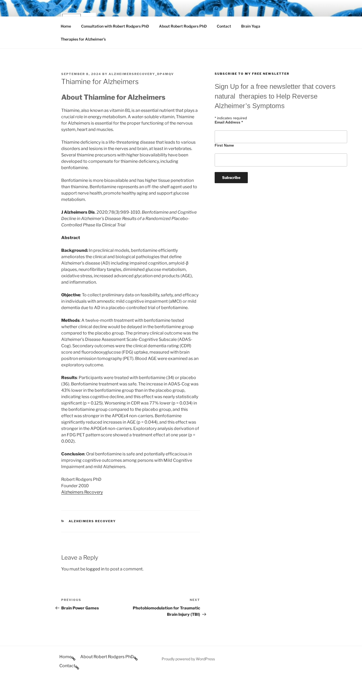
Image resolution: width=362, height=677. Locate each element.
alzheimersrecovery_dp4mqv (141, 74)
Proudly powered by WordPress (188, 659)
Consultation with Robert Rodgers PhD (115, 26)
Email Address (229, 122)
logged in (95, 569)
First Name (224, 145)
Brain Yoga (250, 26)
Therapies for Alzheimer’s (83, 39)
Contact (224, 26)
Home (66, 26)
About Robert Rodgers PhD (183, 26)
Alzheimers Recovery (82, 492)
